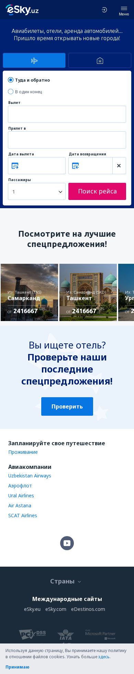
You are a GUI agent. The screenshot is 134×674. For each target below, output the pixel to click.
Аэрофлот (20, 485)
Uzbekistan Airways (29, 475)
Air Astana (19, 505)
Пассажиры (19, 180)
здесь (104, 657)
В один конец (28, 92)
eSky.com (55, 609)
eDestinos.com (88, 609)
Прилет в (17, 128)
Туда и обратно (32, 80)
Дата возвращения (87, 154)
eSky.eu (32, 609)
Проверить (67, 406)
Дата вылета (21, 154)
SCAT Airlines (22, 515)
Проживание (23, 452)
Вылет (14, 102)
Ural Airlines (21, 495)
